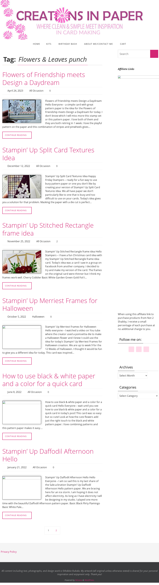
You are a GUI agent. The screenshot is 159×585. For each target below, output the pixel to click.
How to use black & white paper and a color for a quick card (48, 376)
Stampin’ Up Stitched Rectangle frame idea (48, 227)
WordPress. (89, 574)
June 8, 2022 (14, 388)
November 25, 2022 (18, 239)
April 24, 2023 (15, 90)
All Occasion (36, 90)
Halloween (38, 313)
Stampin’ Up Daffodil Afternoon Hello (48, 450)
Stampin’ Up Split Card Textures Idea (48, 153)
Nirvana (78, 574)
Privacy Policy (9, 546)
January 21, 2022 (17, 462)
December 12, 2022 (18, 164)
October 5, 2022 (16, 313)
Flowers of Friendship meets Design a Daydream (43, 78)
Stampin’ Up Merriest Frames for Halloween (49, 301)
